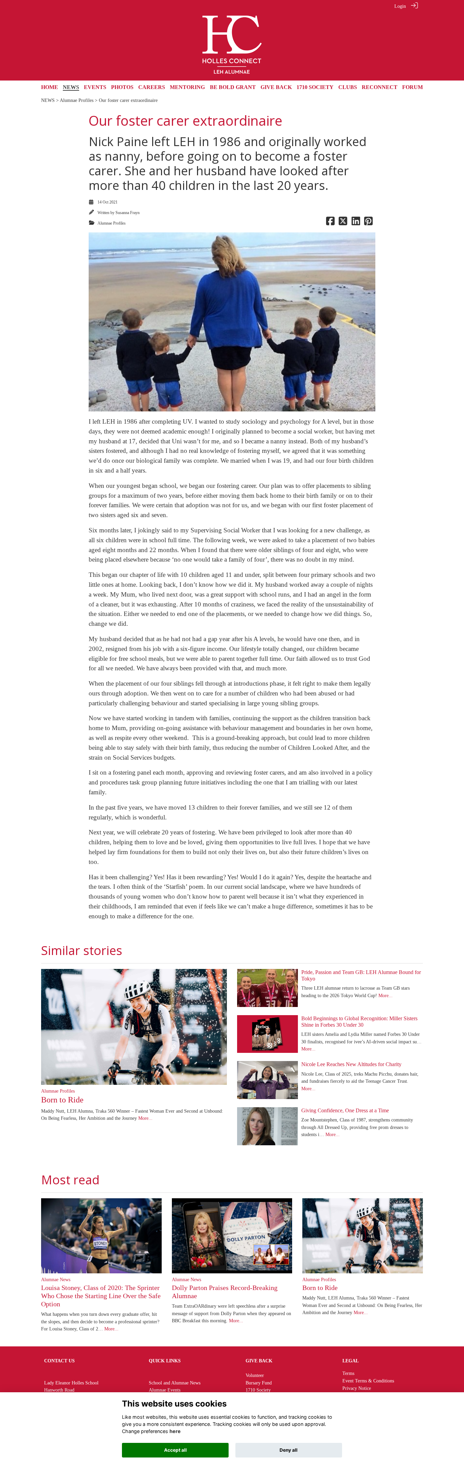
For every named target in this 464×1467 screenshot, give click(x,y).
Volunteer (255, 1375)
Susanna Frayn (127, 213)
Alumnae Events (164, 1390)
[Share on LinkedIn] (356, 223)
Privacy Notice (356, 1388)
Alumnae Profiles (76, 100)
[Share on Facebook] (330, 223)
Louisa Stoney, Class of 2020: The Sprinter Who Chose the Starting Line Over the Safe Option (101, 1296)
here (175, 1431)
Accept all (175, 1450)
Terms (348, 1373)
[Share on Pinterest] (368, 223)
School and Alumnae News (174, 1382)
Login (400, 6)
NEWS (48, 100)
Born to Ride (62, 1099)
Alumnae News (55, 1279)
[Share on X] (343, 223)
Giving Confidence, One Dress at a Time (345, 1110)
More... (145, 1118)
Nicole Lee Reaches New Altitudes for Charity (351, 1064)
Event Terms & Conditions (368, 1380)
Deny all (289, 1450)
